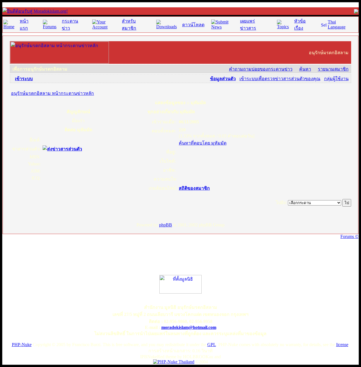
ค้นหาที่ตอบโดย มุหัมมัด (202, 143)
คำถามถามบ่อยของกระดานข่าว (260, 69)
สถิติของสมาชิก (194, 188)
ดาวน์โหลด (193, 24)
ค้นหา (305, 69)
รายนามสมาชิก (333, 69)
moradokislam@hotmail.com (188, 327)
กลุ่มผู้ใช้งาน (336, 78)
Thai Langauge (336, 24)
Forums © (349, 236)
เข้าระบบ (24, 78)
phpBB (165, 224)
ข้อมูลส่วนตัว (223, 78)
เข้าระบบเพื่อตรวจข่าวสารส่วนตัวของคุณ (279, 78)
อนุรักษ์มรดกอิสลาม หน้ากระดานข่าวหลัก (52, 93)
